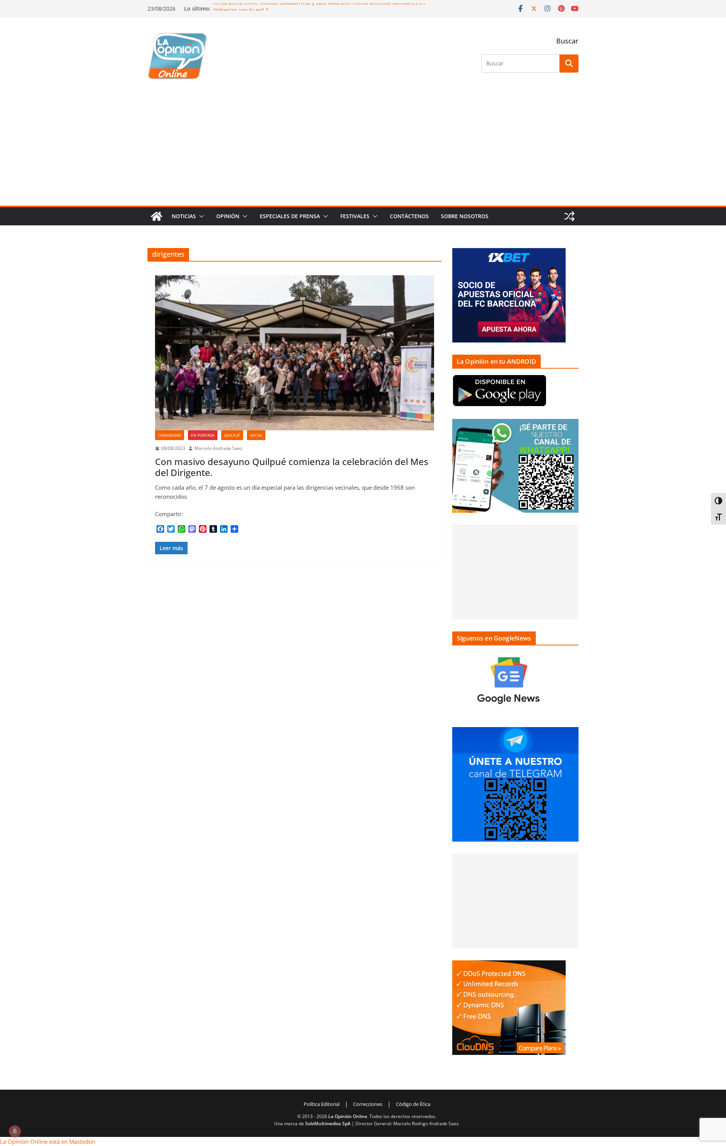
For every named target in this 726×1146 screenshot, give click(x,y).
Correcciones (367, 1104)
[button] (200, 216)
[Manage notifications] (15, 1131)
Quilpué (232, 435)
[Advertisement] (363, 149)
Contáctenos (409, 216)
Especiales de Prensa (290, 216)
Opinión (227, 216)
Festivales (354, 216)
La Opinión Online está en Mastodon (47, 1141)
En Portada (202, 435)
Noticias (184, 216)
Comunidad (169, 435)
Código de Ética (413, 1104)
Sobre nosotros (465, 216)
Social (256, 435)
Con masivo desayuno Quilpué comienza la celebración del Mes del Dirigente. (291, 467)
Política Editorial (322, 1104)
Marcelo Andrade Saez (218, 448)
